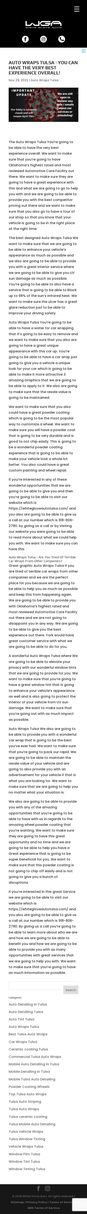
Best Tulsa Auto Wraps (28, 1034)
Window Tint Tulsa (24, 1161)
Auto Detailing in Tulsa (28, 1004)
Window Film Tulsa (24, 1154)
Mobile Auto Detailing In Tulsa (34, 1064)
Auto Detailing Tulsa (26, 1011)
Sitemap (17, 1202)
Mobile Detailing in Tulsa (29, 1071)
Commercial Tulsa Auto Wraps (35, 1056)
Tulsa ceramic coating (28, 1116)
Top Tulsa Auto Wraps (28, 1094)
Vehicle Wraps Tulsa (26, 1146)
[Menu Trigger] (77, 9)
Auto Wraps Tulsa (44, 80)
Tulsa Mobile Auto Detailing (32, 1124)
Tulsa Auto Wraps (24, 1109)
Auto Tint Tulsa (21, 1019)
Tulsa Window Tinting (27, 1139)
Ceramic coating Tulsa (28, 1049)
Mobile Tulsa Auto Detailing (32, 1079)
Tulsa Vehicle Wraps (26, 1131)
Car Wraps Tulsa (23, 1041)
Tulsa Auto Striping (25, 1101)
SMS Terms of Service (43, 1208)
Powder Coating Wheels (29, 1086)
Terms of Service (62, 1202)
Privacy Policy (36, 1202)
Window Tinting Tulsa (27, 1169)
